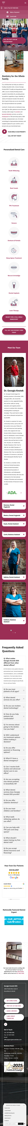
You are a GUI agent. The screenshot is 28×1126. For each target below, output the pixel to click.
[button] (21, 493)
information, (21, 967)
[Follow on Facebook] (5, 1020)
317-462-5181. (20, 969)
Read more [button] (6, 891)
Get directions (12, 997)
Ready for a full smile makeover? (14, 318)
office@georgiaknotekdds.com (13, 1035)
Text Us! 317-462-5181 (14, 1002)
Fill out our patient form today (14, 331)
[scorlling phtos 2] (14, 628)
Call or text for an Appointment (10, 40)
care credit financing (11, 1013)
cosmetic (17, 111)
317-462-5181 (10, 1028)
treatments (5, 116)
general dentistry (7, 114)
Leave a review (12, 1007)
